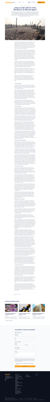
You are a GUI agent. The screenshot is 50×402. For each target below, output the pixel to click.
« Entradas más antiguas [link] (9, 320)
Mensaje (16, 351)
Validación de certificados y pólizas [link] (31, 2)
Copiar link (16, 294)
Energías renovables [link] (18, 388)
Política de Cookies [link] (30, 398)
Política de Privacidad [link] (21, 398)
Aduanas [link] (16, 380)
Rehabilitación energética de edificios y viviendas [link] (38, 314)
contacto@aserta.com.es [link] (8, 376)
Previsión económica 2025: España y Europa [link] (24, 314)
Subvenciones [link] (17, 381)
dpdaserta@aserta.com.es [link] (22, 360)
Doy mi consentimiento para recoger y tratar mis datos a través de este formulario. (24, 363)
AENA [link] (16, 387)
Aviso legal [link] (25, 398)
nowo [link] (16, 389)
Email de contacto (17, 347)
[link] (8, 2)
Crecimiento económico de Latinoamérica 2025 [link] (10, 314)
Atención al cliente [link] (35, 398)
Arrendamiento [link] (17, 384)
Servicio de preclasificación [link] (40, 2)
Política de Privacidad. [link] (18, 361)
